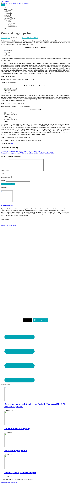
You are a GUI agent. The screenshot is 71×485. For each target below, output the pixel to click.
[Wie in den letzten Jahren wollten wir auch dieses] (18, 275)
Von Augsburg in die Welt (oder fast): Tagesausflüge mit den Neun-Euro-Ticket (27, 153)
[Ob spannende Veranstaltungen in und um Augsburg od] (18, 292)
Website (3, 180)
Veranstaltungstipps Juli (15, 450)
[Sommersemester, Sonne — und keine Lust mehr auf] (53, 256)
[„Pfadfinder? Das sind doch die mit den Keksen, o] (53, 276)
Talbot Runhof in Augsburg (17, 428)
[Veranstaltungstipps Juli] (11, 446)
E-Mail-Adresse (6, 177)
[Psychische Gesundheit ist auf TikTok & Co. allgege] (53, 294)
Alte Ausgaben (12, 26)
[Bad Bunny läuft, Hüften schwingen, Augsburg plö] (53, 237)
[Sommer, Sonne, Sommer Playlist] (11, 468)
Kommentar (5, 170)
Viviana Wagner (5, 38)
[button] (5, 29)
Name (3, 173)
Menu (2, 5)
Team (9, 21)
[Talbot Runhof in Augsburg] (11, 424)
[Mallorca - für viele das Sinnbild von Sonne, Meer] (18, 310)
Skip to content (5, 1)
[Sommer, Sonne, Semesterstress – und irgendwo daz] (18, 257)
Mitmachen (11, 23)
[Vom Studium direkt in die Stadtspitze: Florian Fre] (18, 239)
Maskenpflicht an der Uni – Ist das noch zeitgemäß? (20, 151)
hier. (12, 143)
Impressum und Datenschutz (9, 482)
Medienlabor (12, 25)
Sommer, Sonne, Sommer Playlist (20, 472)
